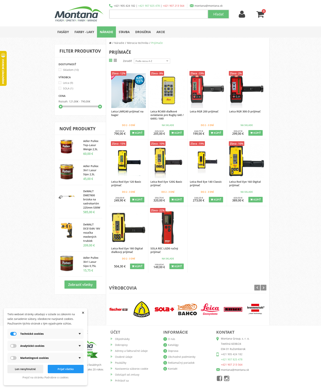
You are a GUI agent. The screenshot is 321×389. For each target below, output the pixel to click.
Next (263, 287)
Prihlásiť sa (122, 380)
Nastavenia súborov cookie (131, 368)
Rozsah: (63, 101)
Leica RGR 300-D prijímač (245, 111)
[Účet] (242, 14)
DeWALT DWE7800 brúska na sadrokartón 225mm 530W (91, 199)
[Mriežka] (111, 60)
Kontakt (172, 368)
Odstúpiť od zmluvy (127, 374)
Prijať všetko (66, 369)
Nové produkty (77, 129)
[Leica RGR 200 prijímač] (207, 90)
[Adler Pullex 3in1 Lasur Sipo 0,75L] (68, 172)
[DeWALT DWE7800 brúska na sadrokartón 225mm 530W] (68, 197)
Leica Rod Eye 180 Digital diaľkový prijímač (127, 250)
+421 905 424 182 (124, 5)
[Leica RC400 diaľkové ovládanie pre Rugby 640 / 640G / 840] (167, 90)
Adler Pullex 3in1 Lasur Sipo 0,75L (90, 262)
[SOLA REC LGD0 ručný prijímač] (167, 227)
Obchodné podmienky (181, 357)
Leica (68, 83)
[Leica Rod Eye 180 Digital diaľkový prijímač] (128, 227)
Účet (115, 332)
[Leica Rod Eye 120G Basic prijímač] (167, 160)
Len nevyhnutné (25, 369)
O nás (171, 339)
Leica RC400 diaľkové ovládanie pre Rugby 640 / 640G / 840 (167, 115)
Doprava (173, 351)
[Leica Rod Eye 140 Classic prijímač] (207, 160)
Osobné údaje (123, 357)
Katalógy (173, 345)
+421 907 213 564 (173, 5)
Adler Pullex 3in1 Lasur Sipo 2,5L (90, 170)
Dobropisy (121, 345)
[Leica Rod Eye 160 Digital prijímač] (246, 160)
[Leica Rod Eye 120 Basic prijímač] (128, 160)
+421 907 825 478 (149, 5)
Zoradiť (127, 61)
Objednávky (122, 339)
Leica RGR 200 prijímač (204, 111)
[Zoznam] (115, 60)
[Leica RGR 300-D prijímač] (246, 90)
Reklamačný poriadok (181, 362)
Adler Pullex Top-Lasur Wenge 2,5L (90, 145)
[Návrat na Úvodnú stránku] (110, 43)
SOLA (68, 88)
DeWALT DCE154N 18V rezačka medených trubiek (91, 233)
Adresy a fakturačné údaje (131, 351)
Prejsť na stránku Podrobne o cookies (45, 377)
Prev (257, 287)
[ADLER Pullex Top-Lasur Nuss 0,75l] (68, 147)
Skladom (71, 70)
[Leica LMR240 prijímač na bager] (128, 90)
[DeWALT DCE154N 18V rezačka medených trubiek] (68, 230)
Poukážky (120, 362)
